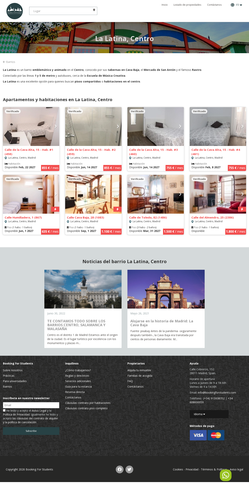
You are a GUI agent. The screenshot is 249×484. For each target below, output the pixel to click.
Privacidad (192, 469)
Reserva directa (75, 392)
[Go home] (14, 11)
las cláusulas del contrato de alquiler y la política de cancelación (30, 420)
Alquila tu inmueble (139, 370)
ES (237, 4)
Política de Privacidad (16, 414)
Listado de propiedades (187, 4)
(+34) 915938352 (214, 398)
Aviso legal (236, 469)
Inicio (165, 4)
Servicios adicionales (78, 381)
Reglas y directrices (77, 375)
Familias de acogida (139, 375)
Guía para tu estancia (78, 386)
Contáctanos (214, 4)
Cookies (178, 469)
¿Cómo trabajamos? (78, 370)
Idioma (198, 414)
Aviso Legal (39, 410)
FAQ (130, 381)
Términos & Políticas (214, 469)
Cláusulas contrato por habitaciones (87, 403)
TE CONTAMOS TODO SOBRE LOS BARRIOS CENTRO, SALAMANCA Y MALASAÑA (76, 325)
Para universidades (15, 381)
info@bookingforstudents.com (217, 392)
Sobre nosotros (13, 370)
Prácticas (8, 375)
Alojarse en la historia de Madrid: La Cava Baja (161, 323)
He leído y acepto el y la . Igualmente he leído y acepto (30, 416)
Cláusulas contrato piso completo (86, 408)
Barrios (10, 62)
